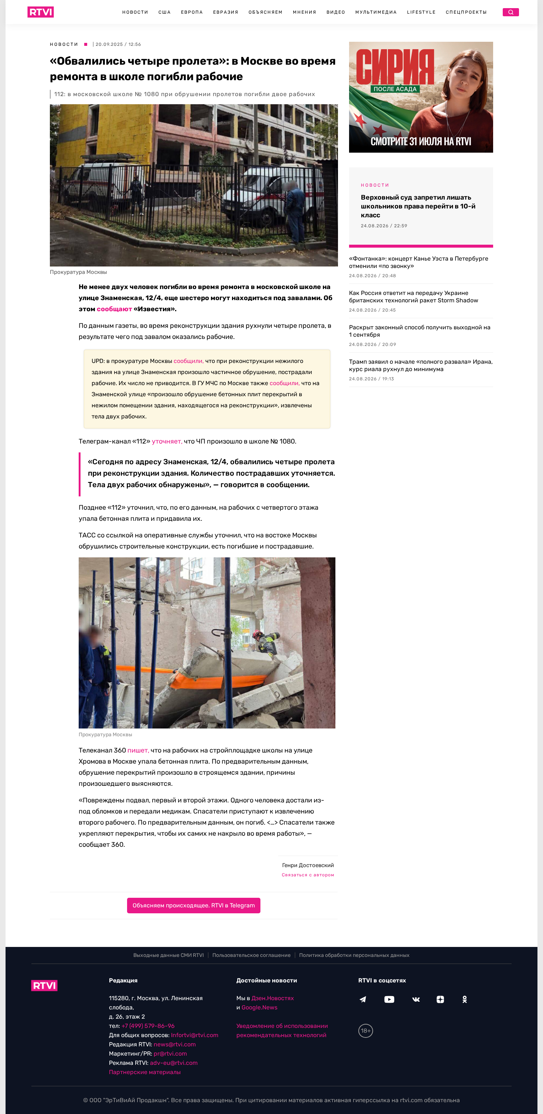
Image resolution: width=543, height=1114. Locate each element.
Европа (192, 12)
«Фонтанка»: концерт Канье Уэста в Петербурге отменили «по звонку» (418, 262)
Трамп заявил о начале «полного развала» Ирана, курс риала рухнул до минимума (421, 365)
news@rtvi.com (175, 1044)
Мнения (305, 12)
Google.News (259, 1007)
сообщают (114, 309)
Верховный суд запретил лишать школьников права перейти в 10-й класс (418, 206)
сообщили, (189, 360)
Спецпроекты (466, 12)
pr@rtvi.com (170, 1053)
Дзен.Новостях (273, 998)
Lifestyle (421, 12)
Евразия (226, 12)
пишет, (138, 750)
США (164, 12)
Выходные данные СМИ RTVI (168, 955)
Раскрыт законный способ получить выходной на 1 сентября (420, 331)
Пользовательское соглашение (251, 955)
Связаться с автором (308, 874)
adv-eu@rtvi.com (174, 1062)
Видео (336, 12)
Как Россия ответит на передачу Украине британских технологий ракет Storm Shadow (413, 296)
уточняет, (167, 441)
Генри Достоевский (308, 865)
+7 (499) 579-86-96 (148, 1025)
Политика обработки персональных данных (354, 955)
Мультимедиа (376, 12)
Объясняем (266, 12)
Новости (135, 12)
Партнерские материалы (145, 1072)
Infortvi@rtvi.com (194, 1035)
